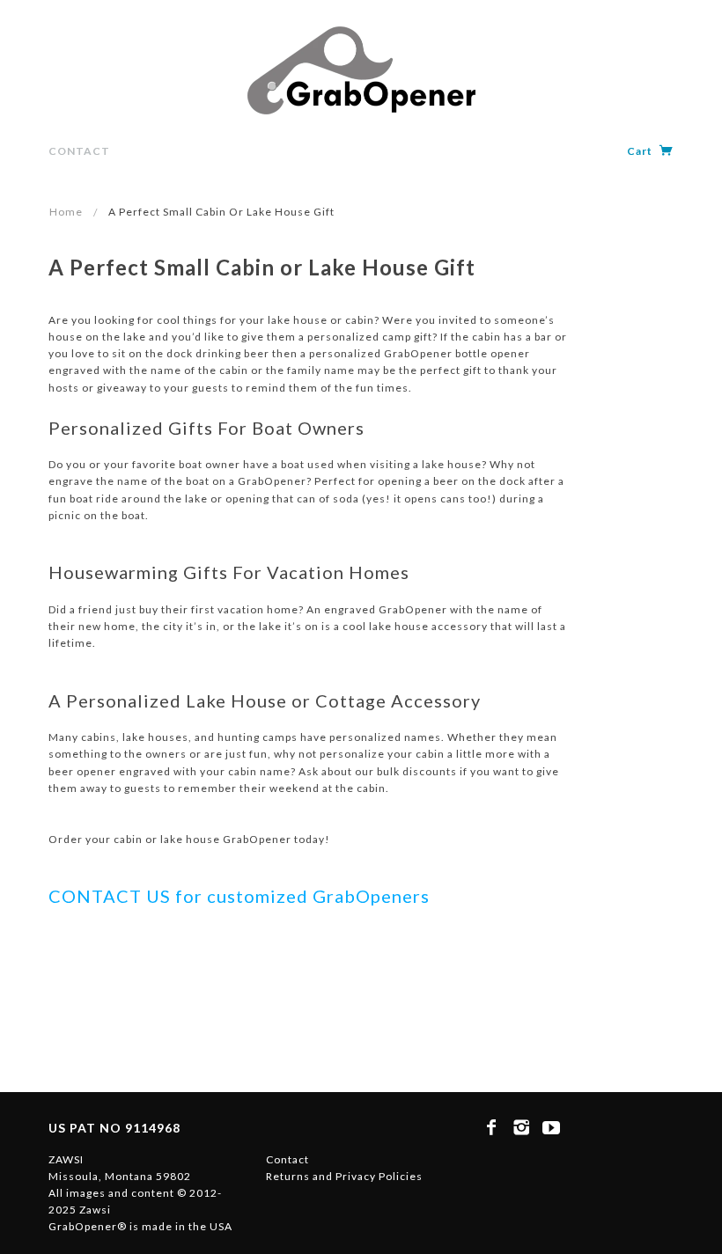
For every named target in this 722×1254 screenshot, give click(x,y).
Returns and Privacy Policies (344, 1176)
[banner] (361, 70)
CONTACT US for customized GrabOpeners (239, 895)
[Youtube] (551, 1127)
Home (66, 211)
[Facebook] (492, 1127)
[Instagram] (521, 1127)
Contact (79, 151)
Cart (641, 151)
